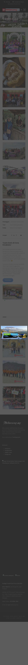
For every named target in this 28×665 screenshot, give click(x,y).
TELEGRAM (14, 334)
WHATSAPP (6, 334)
